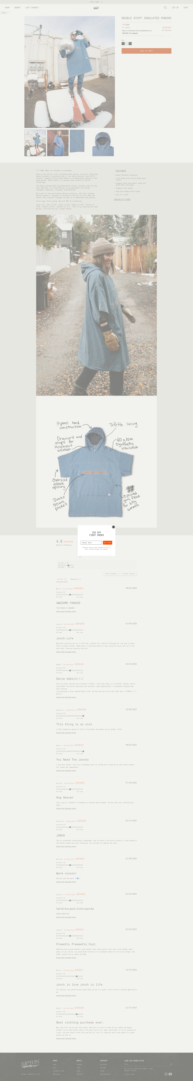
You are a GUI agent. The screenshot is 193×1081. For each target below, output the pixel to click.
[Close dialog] (113, 527)
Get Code (107, 542)
